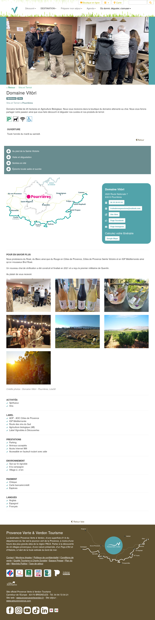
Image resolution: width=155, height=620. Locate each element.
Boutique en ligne (91, 2)
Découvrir (30, 8)
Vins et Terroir (25, 87)
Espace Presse (56, 560)
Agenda (90, 8)
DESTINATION (48, 8)
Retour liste (78, 521)
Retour (141, 139)
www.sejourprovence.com (18, 600)
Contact (10, 557)
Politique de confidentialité (46, 557)
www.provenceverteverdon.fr (30, 597)
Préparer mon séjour (71, 8)
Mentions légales (24, 557)
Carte (119, 2)
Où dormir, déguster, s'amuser (114, 8)
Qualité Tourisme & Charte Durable (30, 560)
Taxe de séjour (36, 563)
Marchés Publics (19, 563)
